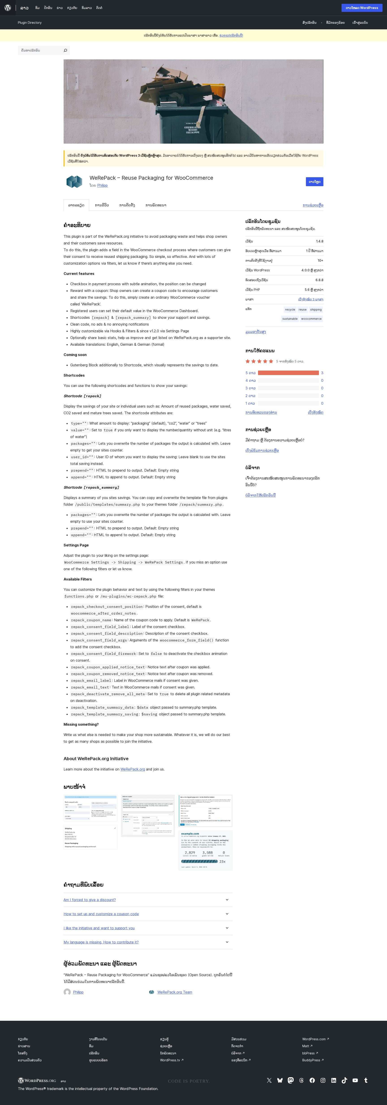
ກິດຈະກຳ (237, 1046)
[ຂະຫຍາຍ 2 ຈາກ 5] (111, 831)
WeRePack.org (132, 769)
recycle (290, 309)
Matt (307, 1046)
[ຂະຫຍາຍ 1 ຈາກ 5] (111, 801)
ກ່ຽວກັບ (23, 1039)
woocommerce (311, 318)
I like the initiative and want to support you (99, 928)
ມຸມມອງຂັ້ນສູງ (255, 331)
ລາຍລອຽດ (76, 205)
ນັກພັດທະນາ (168, 1053)
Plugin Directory (30, 22)
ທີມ (91, 1046)
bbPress (310, 1053)
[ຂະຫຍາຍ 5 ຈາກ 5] (226, 836)
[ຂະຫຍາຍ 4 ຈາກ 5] (226, 801)
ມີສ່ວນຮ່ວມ (238, 1039)
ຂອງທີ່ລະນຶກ (241, 1060)
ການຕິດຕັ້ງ (127, 205)
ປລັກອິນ (94, 1053)
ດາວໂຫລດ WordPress (362, 8)
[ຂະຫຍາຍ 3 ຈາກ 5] (169, 801)
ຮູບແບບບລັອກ (98, 1060)
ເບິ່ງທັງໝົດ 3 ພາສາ (310, 299)
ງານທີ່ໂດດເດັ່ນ (98, 1039)
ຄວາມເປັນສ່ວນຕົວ (30, 1060)
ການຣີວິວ (102, 205)
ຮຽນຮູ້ (164, 1039)
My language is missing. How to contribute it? (101, 942)
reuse (303, 309)
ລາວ (63, 1081)
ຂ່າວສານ (24, 1046)
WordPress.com (315, 1039)
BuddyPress (313, 1060)
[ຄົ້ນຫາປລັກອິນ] (65, 50)
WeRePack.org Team (174, 992)
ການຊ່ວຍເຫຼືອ (313, 205)
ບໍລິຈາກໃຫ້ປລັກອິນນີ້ (260, 495)
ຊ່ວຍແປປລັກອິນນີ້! (231, 35)
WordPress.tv (172, 1060)
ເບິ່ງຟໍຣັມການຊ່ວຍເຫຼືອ (262, 450)
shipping (316, 309)
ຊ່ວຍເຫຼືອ (166, 1046)
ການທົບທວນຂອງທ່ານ (261, 412)
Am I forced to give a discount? (90, 900)
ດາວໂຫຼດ (314, 181)
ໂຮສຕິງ (22, 1053)
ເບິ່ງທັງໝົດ (315, 412)
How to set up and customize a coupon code (101, 914)
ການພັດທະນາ (156, 205)
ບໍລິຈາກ (238, 1053)
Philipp (102, 185)
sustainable (290, 318)
